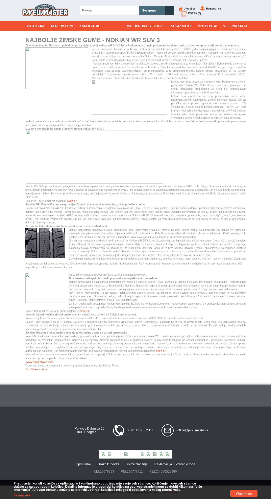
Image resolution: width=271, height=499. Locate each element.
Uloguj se (189, 8)
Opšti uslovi (84, 464)
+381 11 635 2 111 (141, 430)
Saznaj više (22, 495)
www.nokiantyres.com (39, 361)
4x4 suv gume (62, 26)
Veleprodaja (235, 26)
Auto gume (36, 26)
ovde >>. (161, 350)
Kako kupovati (109, 464)
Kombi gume (89, 26)
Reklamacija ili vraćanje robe (174, 464)
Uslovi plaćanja (137, 464)
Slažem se (244, 493)
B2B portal (208, 26)
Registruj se (213, 8)
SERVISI (146, 26)
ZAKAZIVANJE (181, 26)
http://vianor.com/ (36, 369)
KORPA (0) (194, 13)
